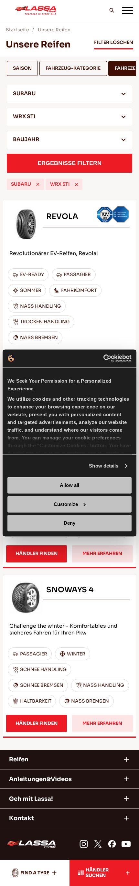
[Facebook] (112, 844)
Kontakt (21, 818)
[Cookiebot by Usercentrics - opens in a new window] (103, 358)
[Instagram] (83, 844)
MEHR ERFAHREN (102, 553)
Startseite (17, 30)
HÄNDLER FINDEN (37, 553)
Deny (69, 523)
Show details (103, 466)
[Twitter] (97, 844)
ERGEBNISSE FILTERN (69, 163)
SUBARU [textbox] (24, 93)
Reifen (18, 759)
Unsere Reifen (54, 30)
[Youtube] (126, 844)
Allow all (69, 485)
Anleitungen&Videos (40, 779)
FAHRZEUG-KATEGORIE (73, 68)
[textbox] (69, 140)
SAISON (22, 68)
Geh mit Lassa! (31, 798)
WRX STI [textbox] (24, 116)
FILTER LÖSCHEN (113, 42)
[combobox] (70, 94)
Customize (66, 504)
